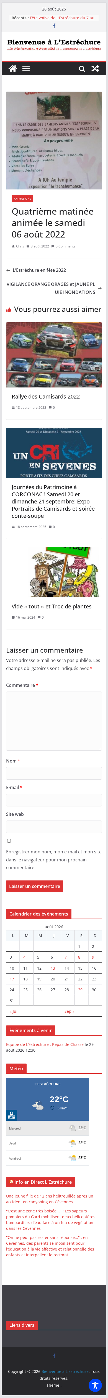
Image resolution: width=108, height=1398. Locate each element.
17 (12, 979)
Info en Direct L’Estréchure (43, 1182)
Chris (20, 246)
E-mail (14, 787)
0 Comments (65, 246)
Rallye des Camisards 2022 (46, 396)
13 (53, 968)
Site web (15, 814)
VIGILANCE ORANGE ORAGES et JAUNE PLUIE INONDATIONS (51, 288)
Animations (22, 199)
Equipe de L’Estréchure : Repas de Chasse (45, 1044)
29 (80, 989)
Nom (13, 761)
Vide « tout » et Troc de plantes (52, 606)
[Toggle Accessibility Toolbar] (95, 1385)
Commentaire (22, 685)
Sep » (69, 1011)
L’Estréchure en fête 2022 (39, 270)
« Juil (14, 1011)
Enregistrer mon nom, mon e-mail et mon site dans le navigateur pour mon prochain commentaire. (54, 860)
